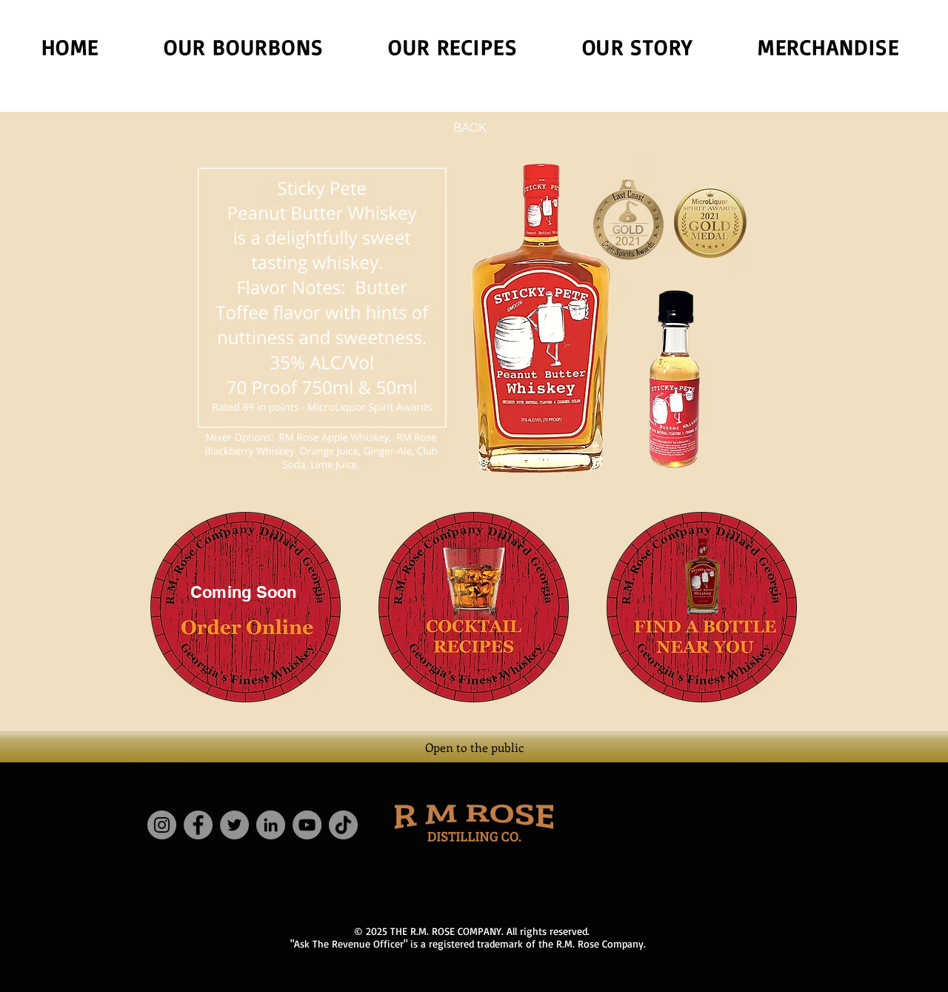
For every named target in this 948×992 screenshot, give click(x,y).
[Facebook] (198, 824)
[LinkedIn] (270, 824)
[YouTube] (307, 824)
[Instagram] (161, 824)
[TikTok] (343, 824)
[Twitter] (234, 824)
